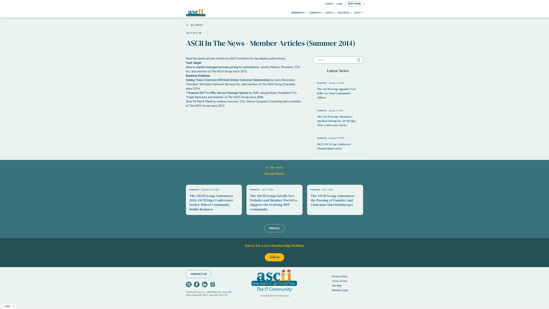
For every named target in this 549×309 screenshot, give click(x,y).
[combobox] (9, 306)
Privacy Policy (340, 276)
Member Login (340, 290)
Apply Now (354, 3)
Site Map (337, 285)
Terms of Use (339, 281)
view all (274, 228)
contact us (199, 274)
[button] (299, 12)
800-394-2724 (221, 295)
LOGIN (339, 4)
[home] (196, 12)
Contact (329, 4)
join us (274, 257)
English (7, 306)
